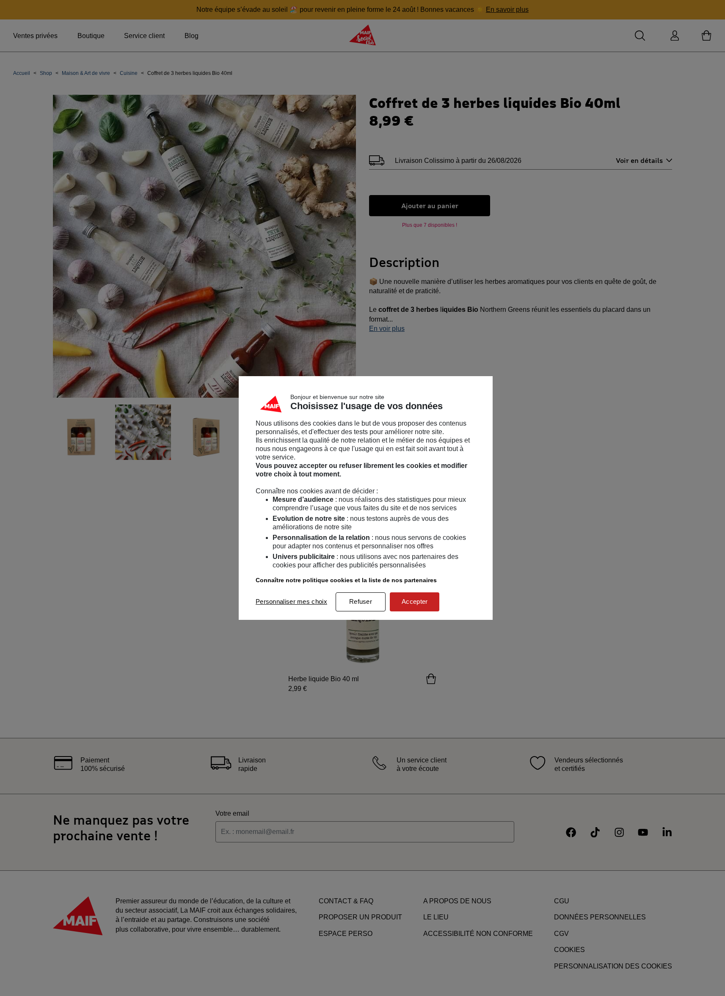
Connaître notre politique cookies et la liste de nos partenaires (346, 580)
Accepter (414, 601)
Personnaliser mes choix (291, 601)
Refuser (360, 601)
